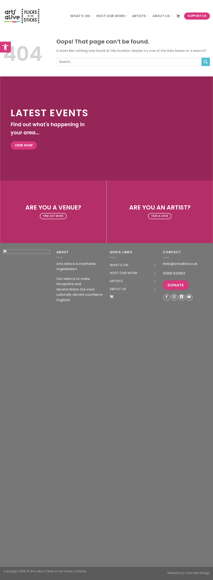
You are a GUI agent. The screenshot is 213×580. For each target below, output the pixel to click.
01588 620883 (174, 273)
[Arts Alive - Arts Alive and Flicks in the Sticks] (24, 16)
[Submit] (206, 62)
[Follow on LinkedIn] (181, 297)
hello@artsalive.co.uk (180, 263)
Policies (81, 571)
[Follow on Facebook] (166, 297)
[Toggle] (155, 264)
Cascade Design (197, 573)
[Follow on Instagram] (174, 297)
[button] (5, 47)
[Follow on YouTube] (189, 297)
